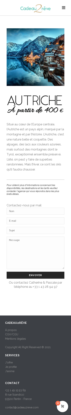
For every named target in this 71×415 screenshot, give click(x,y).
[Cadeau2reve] (35, 8)
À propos (11, 330)
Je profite (11, 366)
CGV (8, 334)
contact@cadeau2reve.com (22, 407)
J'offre (9, 362)
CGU (15, 334)
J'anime (9, 371)
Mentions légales (15, 338)
